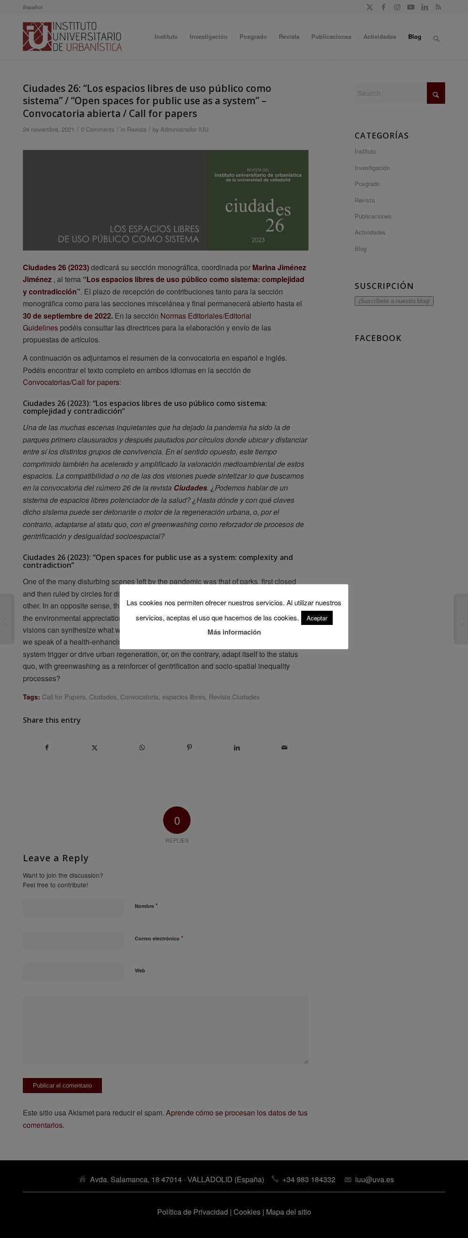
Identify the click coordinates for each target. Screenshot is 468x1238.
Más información (234, 632)
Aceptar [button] (317, 618)
